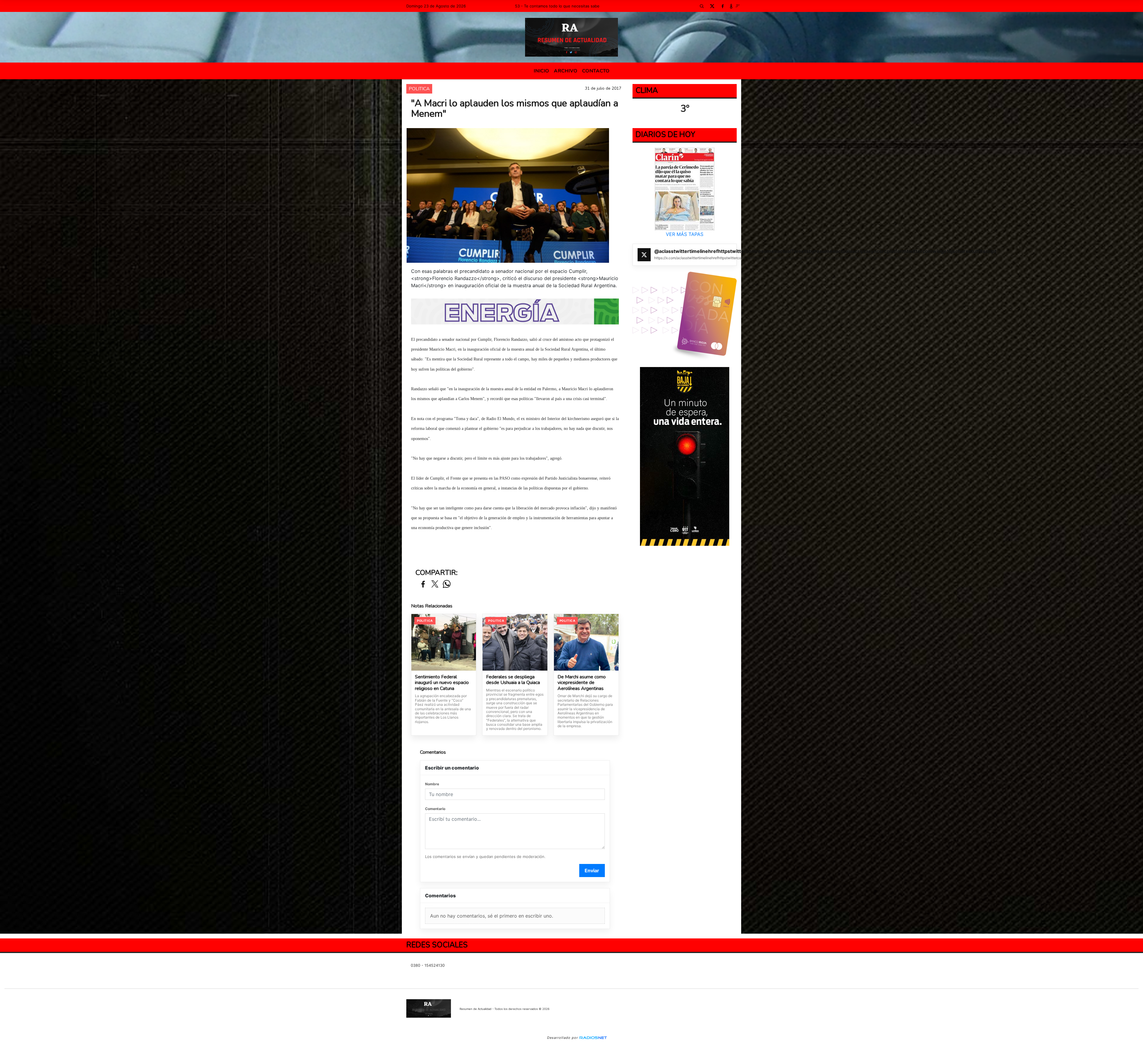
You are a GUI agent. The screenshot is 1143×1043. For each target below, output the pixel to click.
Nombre (432, 784)
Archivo (565, 71)
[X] (712, 6)
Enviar (592, 870)
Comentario (435, 808)
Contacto (596, 71)
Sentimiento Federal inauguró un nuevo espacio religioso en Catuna (442, 683)
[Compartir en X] (434, 584)
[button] (702, 6)
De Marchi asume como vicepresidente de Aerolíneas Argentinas (582, 683)
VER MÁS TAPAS (684, 234)
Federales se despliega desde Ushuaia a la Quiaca (513, 680)
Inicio (541, 71)
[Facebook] (722, 6)
